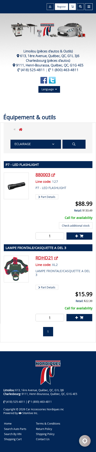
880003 (42, 175)
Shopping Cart (13, 439)
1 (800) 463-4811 (65, 70)
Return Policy (44, 429)
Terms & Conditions (48, 423)
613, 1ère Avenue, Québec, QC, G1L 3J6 (49, 55)
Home (8, 423)
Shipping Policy (45, 434)
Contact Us (43, 439)
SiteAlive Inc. (30, 413)
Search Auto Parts (15, 429)
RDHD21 (44, 258)
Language (48, 89)
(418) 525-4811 (33, 70)
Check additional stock (76, 225)
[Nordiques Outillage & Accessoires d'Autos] (48, 28)
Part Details (47, 197)
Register (61, 6)
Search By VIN (12, 434)
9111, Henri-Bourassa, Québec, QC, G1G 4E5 (49, 65)
